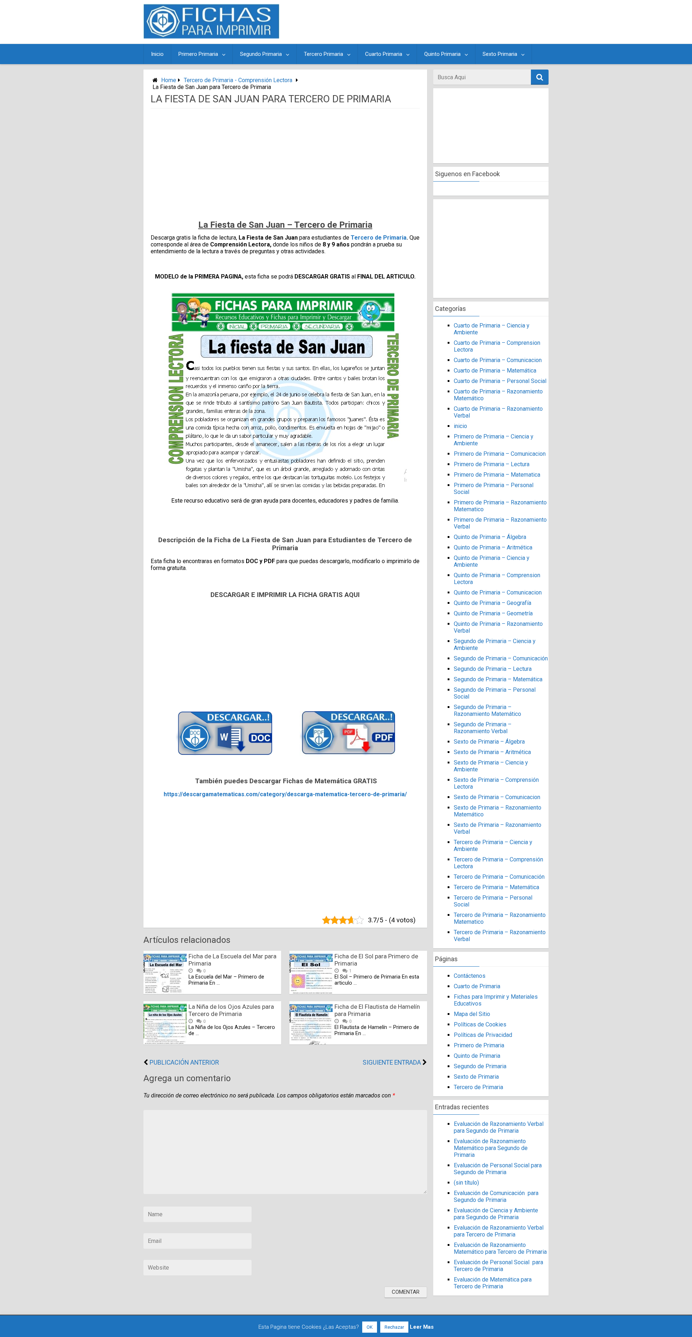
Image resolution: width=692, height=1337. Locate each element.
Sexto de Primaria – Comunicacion (497, 797)
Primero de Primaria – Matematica (497, 474)
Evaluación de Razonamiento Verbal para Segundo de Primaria (499, 1127)
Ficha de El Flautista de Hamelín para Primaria (377, 1010)
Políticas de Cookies (480, 1024)
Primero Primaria (198, 54)
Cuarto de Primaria (477, 986)
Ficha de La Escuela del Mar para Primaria (232, 960)
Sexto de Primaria (476, 1076)
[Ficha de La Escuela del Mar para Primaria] (165, 992)
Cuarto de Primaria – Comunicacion (498, 360)
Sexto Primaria (500, 54)
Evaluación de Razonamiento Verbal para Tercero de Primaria (499, 1231)
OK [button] (370, 1327)
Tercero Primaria (323, 54)
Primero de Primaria (479, 1045)
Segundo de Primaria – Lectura (493, 668)
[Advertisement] (415, 22)
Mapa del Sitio (472, 1014)
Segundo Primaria (261, 54)
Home (168, 80)
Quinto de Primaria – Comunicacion (498, 592)
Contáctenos (469, 975)
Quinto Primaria (442, 54)
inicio (460, 426)
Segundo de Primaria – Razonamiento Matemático (487, 710)
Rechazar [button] (394, 1327)
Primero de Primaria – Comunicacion (500, 453)
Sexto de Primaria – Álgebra (489, 741)
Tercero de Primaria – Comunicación (499, 876)
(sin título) (466, 1182)
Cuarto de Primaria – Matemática (495, 370)
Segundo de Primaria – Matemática (498, 679)
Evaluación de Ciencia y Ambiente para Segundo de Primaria (496, 1214)
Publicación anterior (184, 1062)
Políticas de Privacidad (483, 1034)
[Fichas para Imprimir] (211, 36)
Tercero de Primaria (379, 237)
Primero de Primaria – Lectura (491, 464)
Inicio (157, 54)
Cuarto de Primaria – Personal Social (500, 381)
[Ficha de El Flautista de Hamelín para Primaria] (311, 1042)
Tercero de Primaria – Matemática (496, 887)
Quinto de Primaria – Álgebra (490, 537)
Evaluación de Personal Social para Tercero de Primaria (498, 1266)
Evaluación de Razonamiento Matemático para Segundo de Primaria (491, 1148)
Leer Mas (422, 1327)
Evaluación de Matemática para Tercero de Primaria (493, 1283)
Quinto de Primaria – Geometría (493, 613)
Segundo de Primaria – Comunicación (501, 658)
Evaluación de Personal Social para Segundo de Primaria (498, 1169)
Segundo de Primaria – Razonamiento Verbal (482, 728)
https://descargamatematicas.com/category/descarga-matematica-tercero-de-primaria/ (285, 794)
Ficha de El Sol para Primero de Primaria (376, 960)
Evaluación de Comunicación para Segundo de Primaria (496, 1196)
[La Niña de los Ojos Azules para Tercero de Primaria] (165, 1042)
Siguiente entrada (392, 1062)
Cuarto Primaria (383, 54)
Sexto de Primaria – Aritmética (492, 752)
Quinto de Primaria (477, 1055)
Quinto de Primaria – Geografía (492, 603)
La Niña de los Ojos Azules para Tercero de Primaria (231, 1010)
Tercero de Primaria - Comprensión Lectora (238, 80)
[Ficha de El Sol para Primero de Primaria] (311, 992)
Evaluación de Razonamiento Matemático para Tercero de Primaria (500, 1248)
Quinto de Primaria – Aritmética (493, 547)
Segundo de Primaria (480, 1066)
